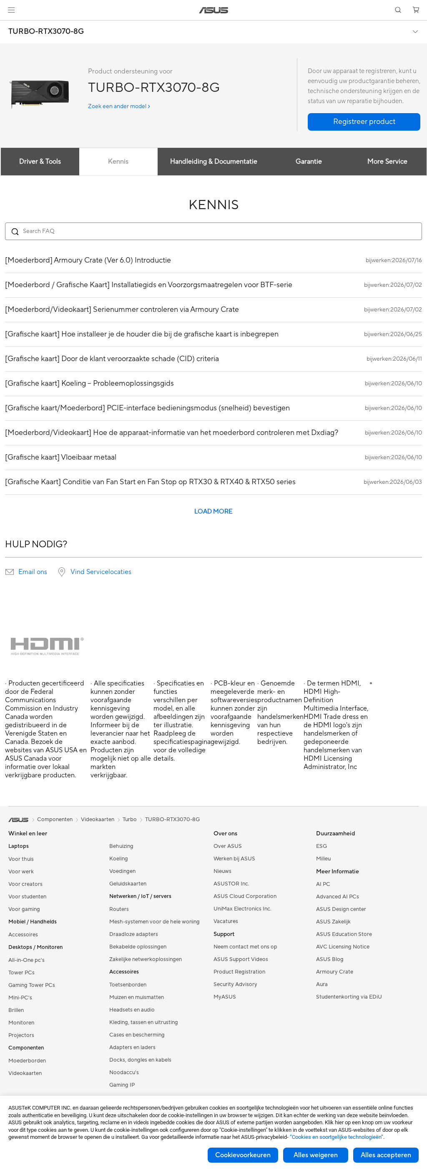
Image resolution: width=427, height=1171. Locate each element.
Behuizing (121, 846)
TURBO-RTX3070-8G (46, 31)
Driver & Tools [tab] (40, 161)
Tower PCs (21, 972)
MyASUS (225, 997)
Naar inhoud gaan (10, 25)
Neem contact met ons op (245, 946)
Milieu (323, 858)
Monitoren (21, 1022)
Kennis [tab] (118, 161)
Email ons (32, 572)
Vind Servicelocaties (100, 572)
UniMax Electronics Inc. (242, 908)
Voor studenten (27, 896)
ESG (321, 846)
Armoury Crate (334, 972)
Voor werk (21, 871)
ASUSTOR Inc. (231, 883)
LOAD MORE (213, 512)
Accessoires (23, 934)
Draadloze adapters (133, 934)
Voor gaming (24, 909)
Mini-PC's (20, 997)
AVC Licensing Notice (342, 946)
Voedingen (122, 871)
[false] (364, 122)
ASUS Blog (330, 959)
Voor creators (25, 884)
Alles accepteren (386, 1155)
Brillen (16, 1010)
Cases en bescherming (137, 1035)
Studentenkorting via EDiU (349, 997)
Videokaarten (25, 1073)
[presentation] (9, 572)
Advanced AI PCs (337, 896)
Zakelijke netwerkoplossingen (145, 959)
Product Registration (239, 972)
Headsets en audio (132, 1010)
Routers (119, 909)
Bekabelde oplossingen (137, 946)
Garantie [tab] (309, 161)
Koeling (118, 858)
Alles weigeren (316, 1155)
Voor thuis (21, 859)
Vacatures (226, 921)
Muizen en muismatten (136, 997)
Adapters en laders (132, 1047)
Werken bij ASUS (234, 858)
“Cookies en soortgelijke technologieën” (336, 1137)
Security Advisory (235, 984)
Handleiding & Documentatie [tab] (213, 161)
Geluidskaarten (127, 883)
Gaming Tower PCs (31, 985)
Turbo (130, 819)
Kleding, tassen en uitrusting (143, 1022)
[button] (11, 10)
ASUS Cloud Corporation (245, 896)
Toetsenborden (127, 984)
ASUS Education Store (344, 934)
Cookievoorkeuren (243, 1155)
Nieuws (222, 871)
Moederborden (27, 1060)
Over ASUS (228, 846)
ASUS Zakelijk (333, 921)
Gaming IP (122, 1085)
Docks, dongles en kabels (140, 1060)
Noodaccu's (124, 1072)
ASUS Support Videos (241, 959)
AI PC (323, 884)
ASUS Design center (341, 909)
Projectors (21, 1035)
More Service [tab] (387, 161)
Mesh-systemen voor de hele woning (154, 921)
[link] (214, 10)
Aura (322, 984)
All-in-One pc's (26, 960)
